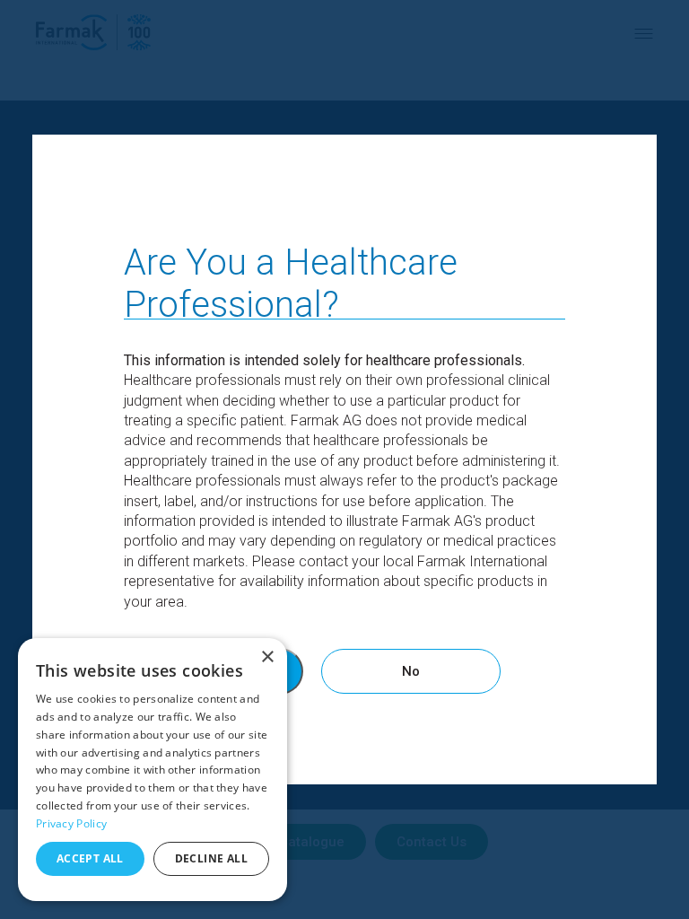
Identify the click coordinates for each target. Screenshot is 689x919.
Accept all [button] (90, 858)
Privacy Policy (71, 823)
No (411, 671)
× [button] (267, 657)
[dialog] (152, 769)
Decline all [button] (211, 858)
